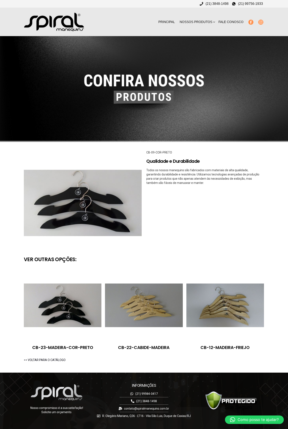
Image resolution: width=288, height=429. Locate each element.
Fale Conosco (231, 22)
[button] (254, 419)
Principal (166, 22)
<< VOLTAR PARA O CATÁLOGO (45, 360)
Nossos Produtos (196, 22)
